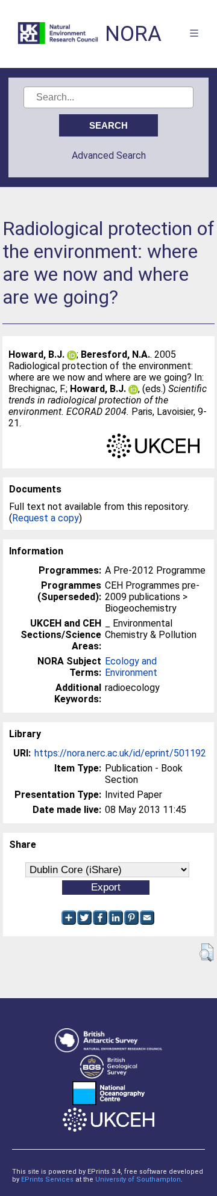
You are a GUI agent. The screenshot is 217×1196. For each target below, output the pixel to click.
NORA (133, 34)
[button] (206, 952)
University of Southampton (138, 1179)
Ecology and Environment (131, 666)
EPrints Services (47, 1179)
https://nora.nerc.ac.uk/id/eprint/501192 (120, 753)
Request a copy (45, 518)
